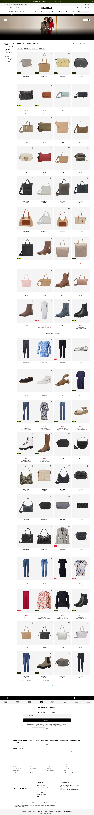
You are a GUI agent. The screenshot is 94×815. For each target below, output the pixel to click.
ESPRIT (65, 770)
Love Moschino (67, 768)
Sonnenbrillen (67, 755)
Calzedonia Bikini (67, 753)
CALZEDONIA (33, 768)
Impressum (51, 811)
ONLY (14, 764)
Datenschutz (40, 811)
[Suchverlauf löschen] (88, 11)
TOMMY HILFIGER (51, 770)
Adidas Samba (67, 757)
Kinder (18, 7)
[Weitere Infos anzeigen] (26, 82)
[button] (73, 43)
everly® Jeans (50, 759)
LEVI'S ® (65, 766)
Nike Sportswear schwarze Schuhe (54, 755)
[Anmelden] (77, 8)
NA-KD (48, 766)
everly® (31, 764)
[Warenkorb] (89, 8)
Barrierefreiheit (59, 811)
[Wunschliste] (85, 8)
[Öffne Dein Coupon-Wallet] (73, 8)
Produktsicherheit (68, 811)
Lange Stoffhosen (34, 751)
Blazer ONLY (32, 755)
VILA (48, 764)
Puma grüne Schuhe (51, 753)
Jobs (34, 811)
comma (31, 770)
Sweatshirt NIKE (16, 759)
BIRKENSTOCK (16, 770)
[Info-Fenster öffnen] (92, 1)
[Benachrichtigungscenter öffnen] (81, 8)
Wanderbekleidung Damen (69, 751)
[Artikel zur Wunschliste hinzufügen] (33, 53)
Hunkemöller (49, 772)
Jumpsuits (32, 753)
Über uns (24, 811)
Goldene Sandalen (17, 751)
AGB (46, 811)
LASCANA (15, 766)
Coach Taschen (33, 757)
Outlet (8, 4)
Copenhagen (33, 766)
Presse (29, 811)
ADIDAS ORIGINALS (17, 768)
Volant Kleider (50, 751)
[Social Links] (15, 788)
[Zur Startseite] (21, 783)
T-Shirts (15, 755)
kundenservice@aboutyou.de (38, 727)
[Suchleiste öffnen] (78, 11)
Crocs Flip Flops (16, 753)
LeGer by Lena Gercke (68, 772)
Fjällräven (32, 772)
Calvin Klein (49, 768)
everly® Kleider (67, 759)
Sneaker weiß (33, 759)
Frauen (6, 7)
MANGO (65, 764)
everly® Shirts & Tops (17, 757)
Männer (12, 7)
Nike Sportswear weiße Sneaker (54, 757)
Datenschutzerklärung (27, 725)
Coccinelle (15, 772)
